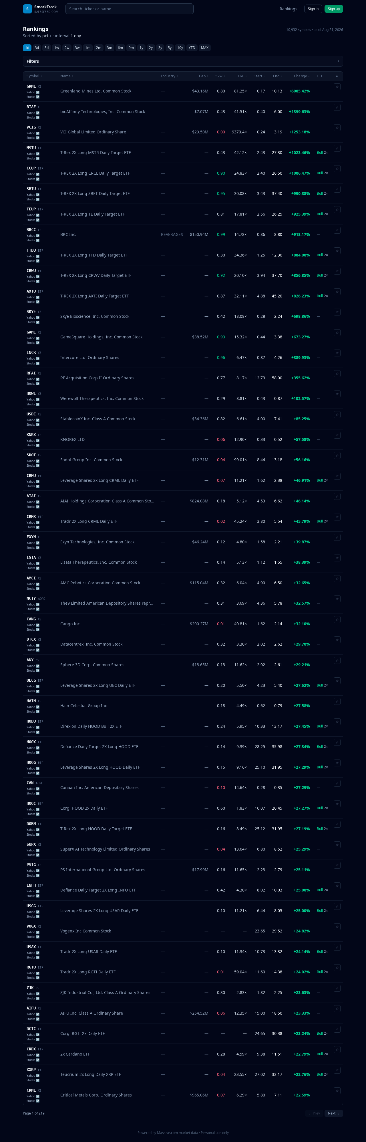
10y (180, 47)
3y (160, 47)
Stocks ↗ (33, 97)
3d (37, 47)
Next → (334, 1113)
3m (109, 47)
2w (67, 47)
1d (27, 47)
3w (77, 47)
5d (47, 47)
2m (98, 47)
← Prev (314, 1113)
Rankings (288, 8)
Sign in (313, 8)
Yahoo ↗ (33, 92)
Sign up (334, 8)
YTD (192, 47)
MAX (204, 47)
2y (151, 47)
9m (131, 47)
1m (87, 47)
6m (120, 47)
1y (141, 47)
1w (56, 47)
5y (170, 47)
